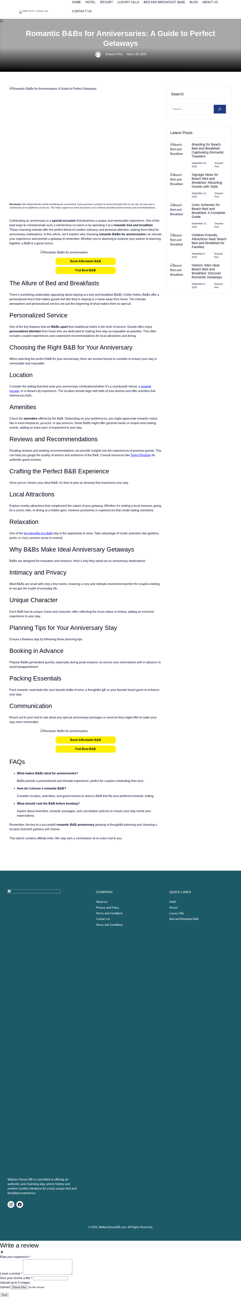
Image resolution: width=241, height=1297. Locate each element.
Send (4, 1294)
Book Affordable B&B (85, 261)
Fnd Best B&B (85, 270)
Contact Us (103, 918)
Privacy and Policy (107, 907)
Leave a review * (11, 1273)
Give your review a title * (16, 1278)
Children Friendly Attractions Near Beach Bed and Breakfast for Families (209, 241)
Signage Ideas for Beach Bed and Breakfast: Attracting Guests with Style (207, 180)
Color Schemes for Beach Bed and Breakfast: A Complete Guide (208, 211)
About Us (102, 901)
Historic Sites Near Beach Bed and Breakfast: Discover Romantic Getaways (207, 271)
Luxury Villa (176, 913)
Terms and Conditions (109, 913)
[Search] (220, 109)
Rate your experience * (15, 1256)
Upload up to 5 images (15, 1282)
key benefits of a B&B (38, 533)
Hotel (172, 901)
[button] (86, 261)
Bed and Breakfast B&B (184, 918)
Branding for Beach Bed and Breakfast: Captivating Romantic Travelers (208, 150)
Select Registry (141, 455)
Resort (173, 907)
